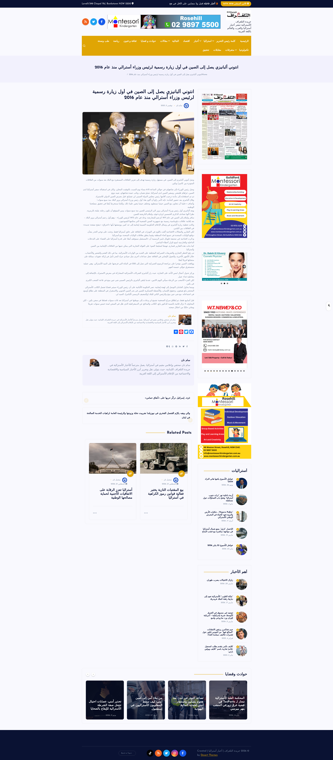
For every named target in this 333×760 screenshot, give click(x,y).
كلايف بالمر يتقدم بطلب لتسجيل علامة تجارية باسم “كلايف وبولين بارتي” (219, 653)
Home (204, 79)
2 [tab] (224, 287)
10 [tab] (217, 375)
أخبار (196, 45)
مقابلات (217, 54)
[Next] (93, 678)
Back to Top (126, 757)
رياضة (116, 45)
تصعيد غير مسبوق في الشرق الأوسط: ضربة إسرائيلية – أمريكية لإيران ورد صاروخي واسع (218, 619)
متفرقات (229, 54)
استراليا (208, 45)
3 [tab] (221, 287)
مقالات (163, 45)
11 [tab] (213, 375)
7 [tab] (226, 375)
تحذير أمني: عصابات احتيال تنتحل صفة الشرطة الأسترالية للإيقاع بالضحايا (146, 709)
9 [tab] (220, 375)
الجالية (175, 45)
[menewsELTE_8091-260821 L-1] (224, 130)
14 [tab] (205, 375)
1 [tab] (227, 287)
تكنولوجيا (244, 54)
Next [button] (244, 270)
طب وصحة (103, 45)
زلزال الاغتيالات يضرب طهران (220, 584)
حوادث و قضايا (148, 45)
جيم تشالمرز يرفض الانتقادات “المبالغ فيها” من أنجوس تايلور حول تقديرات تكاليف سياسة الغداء (218, 636)
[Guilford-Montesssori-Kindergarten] (224, 210)
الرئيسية (244, 45)
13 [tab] (208, 375)
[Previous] (88, 678)
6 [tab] (229, 375)
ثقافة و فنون (130, 45)
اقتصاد (186, 45)
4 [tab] (235, 375)
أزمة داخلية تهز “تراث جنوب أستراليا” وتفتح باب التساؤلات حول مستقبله (218, 502)
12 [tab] (211, 375)
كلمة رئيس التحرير (225, 45)
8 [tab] (223, 375)
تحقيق (206, 54)
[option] (228, 703)
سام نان (179, 110)
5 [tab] (232, 375)
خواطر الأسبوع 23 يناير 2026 (220, 549)
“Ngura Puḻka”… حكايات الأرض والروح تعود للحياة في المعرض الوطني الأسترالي (219, 518)
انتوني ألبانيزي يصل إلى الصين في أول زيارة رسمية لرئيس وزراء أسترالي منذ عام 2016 (165, 79)
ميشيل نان (168, 484)
